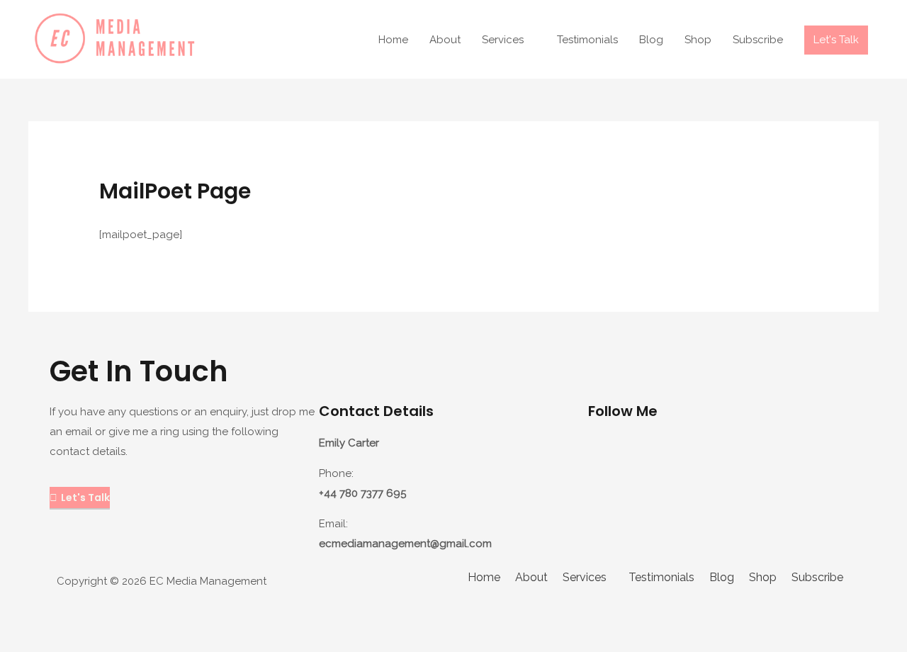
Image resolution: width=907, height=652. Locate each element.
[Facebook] (644, 451)
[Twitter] (720, 451)
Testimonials (587, 39)
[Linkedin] (682, 451)
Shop (698, 39)
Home (393, 39)
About (445, 39)
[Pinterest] (759, 451)
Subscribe (758, 39)
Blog (651, 39)
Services (503, 39)
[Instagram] (606, 451)
